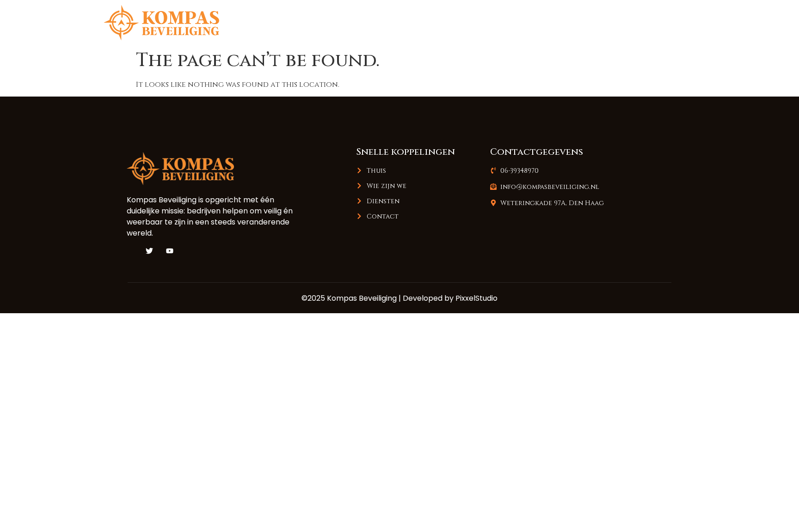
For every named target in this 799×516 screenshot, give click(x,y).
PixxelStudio (476, 298)
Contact (671, 22)
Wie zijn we (553, 22)
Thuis (499, 22)
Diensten (614, 22)
